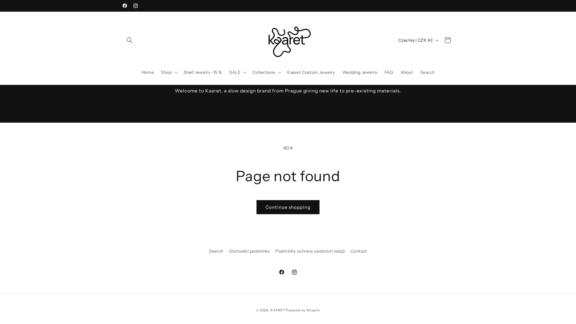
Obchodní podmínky (249, 251)
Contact (359, 251)
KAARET (277, 310)
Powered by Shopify (303, 310)
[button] (129, 40)
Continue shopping (288, 207)
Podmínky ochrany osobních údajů (310, 251)
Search (216, 251)
